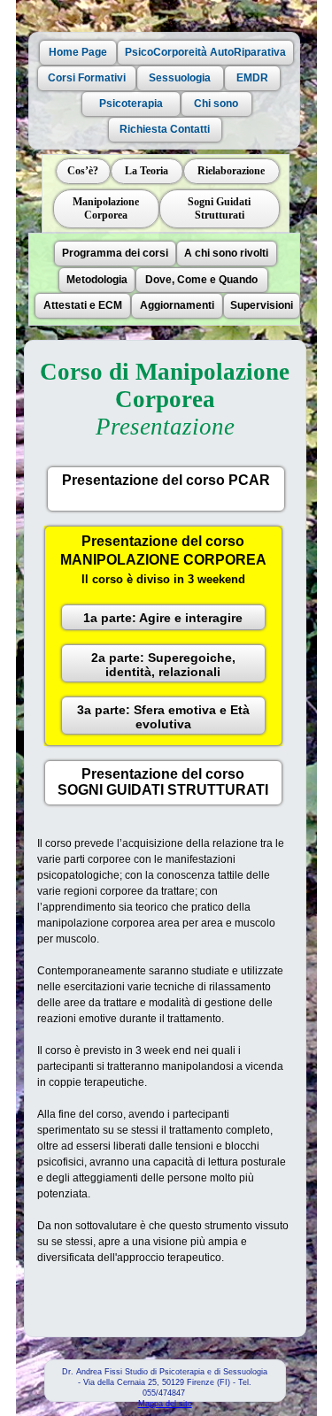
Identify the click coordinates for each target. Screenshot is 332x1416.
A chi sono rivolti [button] (226, 253)
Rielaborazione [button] (231, 171)
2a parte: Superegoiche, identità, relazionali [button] (163, 664)
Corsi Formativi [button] (87, 78)
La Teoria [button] (146, 171)
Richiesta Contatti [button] (165, 129)
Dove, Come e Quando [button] (201, 279)
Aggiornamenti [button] (177, 305)
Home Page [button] (78, 52)
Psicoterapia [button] (131, 103)
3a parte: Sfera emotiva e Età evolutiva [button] (163, 717)
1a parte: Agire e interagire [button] (163, 618)
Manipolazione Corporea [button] (106, 208)
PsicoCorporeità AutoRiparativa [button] (205, 52)
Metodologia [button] (96, 279)
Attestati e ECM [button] (82, 305)
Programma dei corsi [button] (115, 253)
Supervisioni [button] (261, 305)
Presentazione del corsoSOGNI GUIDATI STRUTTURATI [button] (163, 781)
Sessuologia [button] (180, 78)
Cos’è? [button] (82, 171)
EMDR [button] (252, 78)
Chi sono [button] (216, 103)
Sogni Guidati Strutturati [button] (219, 208)
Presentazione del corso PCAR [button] (166, 480)
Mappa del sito (165, 1403)
